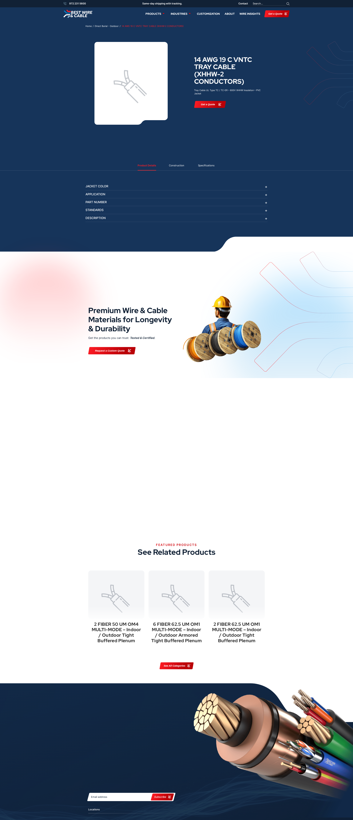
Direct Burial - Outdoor (107, 26)
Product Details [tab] (147, 165)
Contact (243, 3)
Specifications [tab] (206, 165)
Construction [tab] (176, 165)
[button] (288, 3)
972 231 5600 (77, 3)
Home (88, 26)
